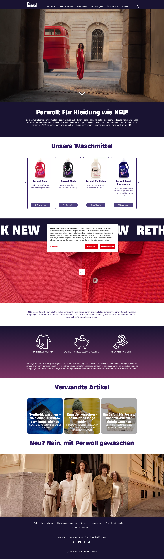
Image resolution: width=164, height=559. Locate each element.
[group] (82, 183)
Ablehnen (91, 246)
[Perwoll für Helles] (96, 183)
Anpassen (54, 246)
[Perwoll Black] (68, 183)
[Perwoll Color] (40, 183)
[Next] (139, 183)
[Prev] (25, 183)
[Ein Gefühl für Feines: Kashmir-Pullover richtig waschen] (119, 416)
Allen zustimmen (107, 246)
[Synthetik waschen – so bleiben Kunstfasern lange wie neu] (45, 416)
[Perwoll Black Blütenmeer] (123, 183)
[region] (82, 238)
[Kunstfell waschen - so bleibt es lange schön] (82, 416)
